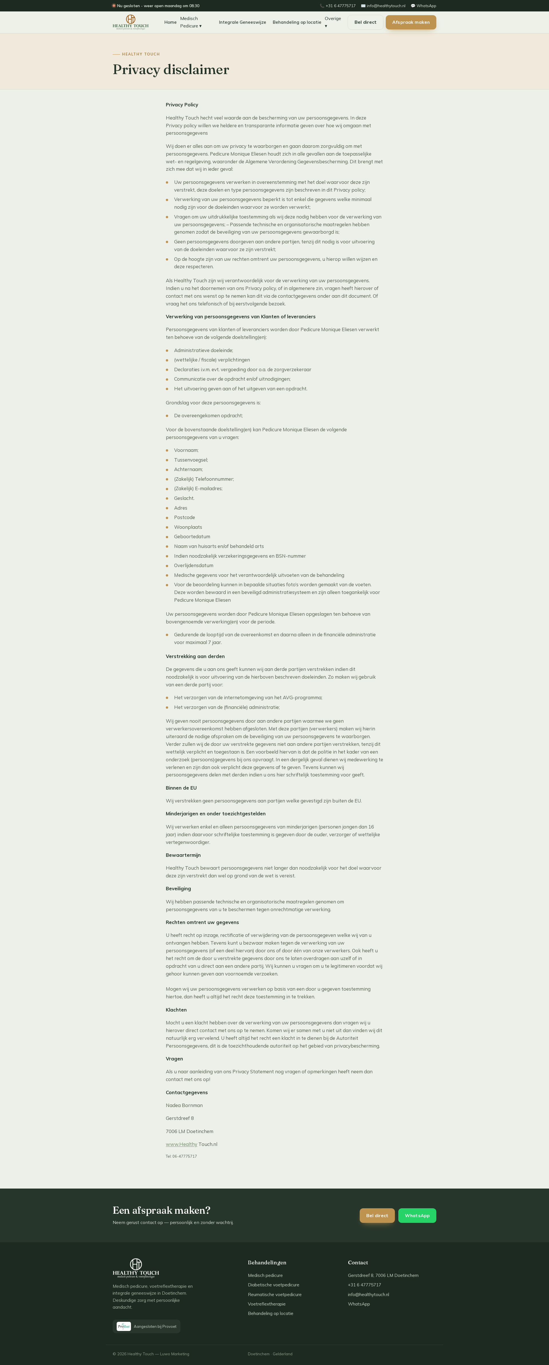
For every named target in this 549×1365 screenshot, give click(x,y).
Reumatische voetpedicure (275, 1294)
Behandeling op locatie (297, 22)
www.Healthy (181, 1144)
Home (170, 22)
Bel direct (366, 22)
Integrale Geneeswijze (242, 22)
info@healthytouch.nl (368, 1294)
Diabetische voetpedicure (273, 1284)
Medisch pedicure (265, 1275)
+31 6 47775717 (364, 1284)
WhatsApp (417, 1215)
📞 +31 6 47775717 (338, 5)
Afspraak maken (411, 22)
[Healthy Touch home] (134, 22)
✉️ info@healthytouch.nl (383, 5)
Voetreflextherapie (267, 1304)
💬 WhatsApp (423, 5)
